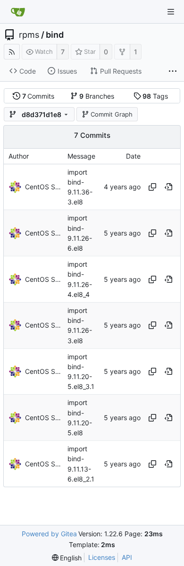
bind (55, 35)
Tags (155, 96)
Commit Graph (112, 114)
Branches (96, 96)
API (127, 557)
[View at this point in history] (168, 187)
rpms (29, 35)
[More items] (172, 71)
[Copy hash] (152, 187)
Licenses (101, 557)
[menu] (67, 558)
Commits (38, 96)
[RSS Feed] (12, 51)
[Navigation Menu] (170, 11)
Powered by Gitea (49, 534)
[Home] (18, 11)
